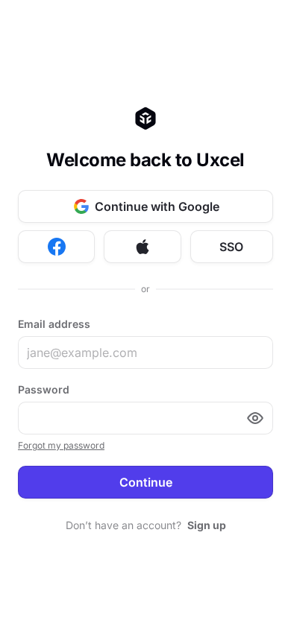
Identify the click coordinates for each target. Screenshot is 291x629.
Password (43, 389)
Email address (54, 323)
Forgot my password (61, 445)
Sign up (206, 525)
